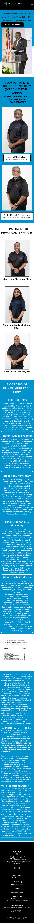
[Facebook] (14, 868)
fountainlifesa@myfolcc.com (17, 912)
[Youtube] (19, 868)
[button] (32, 4)
